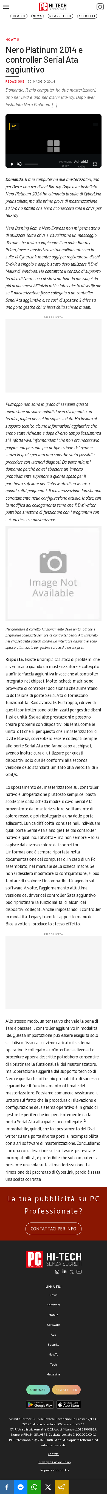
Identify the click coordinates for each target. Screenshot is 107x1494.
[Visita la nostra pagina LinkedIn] (64, 1272)
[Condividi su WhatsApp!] (34, 1487)
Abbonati (87, 15)
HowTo (12, 39)
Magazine (53, 1374)
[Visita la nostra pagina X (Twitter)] (72, 1272)
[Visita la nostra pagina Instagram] (57, 1272)
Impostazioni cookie (54, 1470)
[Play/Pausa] (12, 164)
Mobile (53, 1315)
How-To (19, 15)
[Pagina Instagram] (100, 7)
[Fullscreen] (95, 164)
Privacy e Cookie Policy (54, 1462)
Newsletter (60, 15)
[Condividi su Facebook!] (7, 1487)
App (53, 1334)
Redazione (14, 81)
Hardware (53, 1305)
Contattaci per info (53, 1229)
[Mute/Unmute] (19, 164)
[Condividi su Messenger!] (20, 1487)
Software (53, 1325)
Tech (53, 1364)
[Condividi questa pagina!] (62, 1487)
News (37, 15)
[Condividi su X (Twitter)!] (48, 1487)
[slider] (31, 164)
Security (53, 1344)
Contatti (53, 1454)
